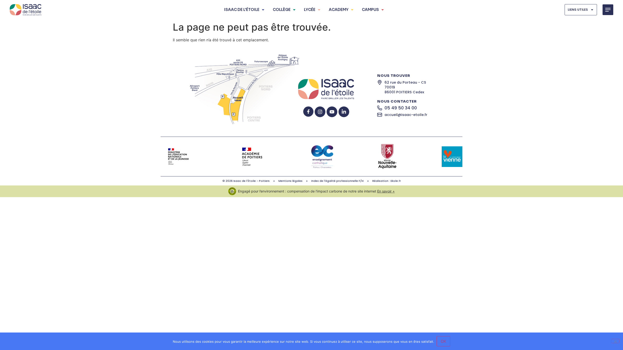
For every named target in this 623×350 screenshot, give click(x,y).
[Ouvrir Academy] (352, 10)
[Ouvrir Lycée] (319, 10)
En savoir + (386, 191)
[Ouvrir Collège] (294, 10)
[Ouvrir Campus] (383, 10)
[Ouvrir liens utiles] (592, 9)
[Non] (615, 341)
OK (443, 341)
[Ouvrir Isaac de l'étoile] (263, 10)
